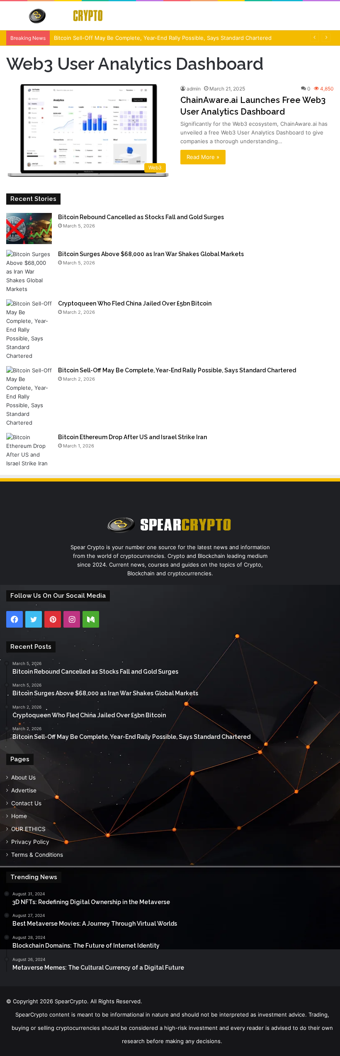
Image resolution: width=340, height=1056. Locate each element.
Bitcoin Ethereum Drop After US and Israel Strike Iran (132, 437)
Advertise (23, 790)
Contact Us (26, 803)
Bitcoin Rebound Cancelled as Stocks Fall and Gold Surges (141, 217)
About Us (23, 777)
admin (194, 89)
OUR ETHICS (28, 829)
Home (19, 816)
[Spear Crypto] (66, 15)
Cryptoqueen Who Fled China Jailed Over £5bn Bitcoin (134, 303)
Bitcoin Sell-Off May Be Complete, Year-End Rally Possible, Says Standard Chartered (163, 37)
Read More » (203, 157)
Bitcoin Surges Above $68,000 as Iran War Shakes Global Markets (151, 254)
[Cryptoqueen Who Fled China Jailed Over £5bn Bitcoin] (29, 329)
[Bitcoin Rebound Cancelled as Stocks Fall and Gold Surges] (29, 228)
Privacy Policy (30, 841)
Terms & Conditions (37, 854)
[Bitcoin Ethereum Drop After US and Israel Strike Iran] (29, 450)
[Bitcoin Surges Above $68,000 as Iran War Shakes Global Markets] (29, 271)
